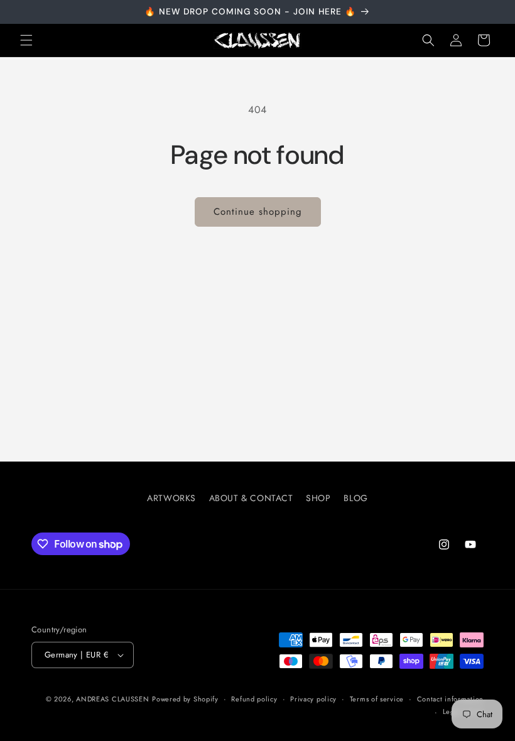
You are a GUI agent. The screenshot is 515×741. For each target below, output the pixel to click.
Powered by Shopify (185, 699)
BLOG (355, 498)
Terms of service (377, 699)
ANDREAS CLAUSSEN (112, 699)
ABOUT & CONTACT (251, 498)
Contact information (450, 699)
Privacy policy (313, 699)
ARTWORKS (171, 498)
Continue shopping (258, 212)
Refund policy (254, 699)
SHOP (318, 498)
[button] (26, 40)
